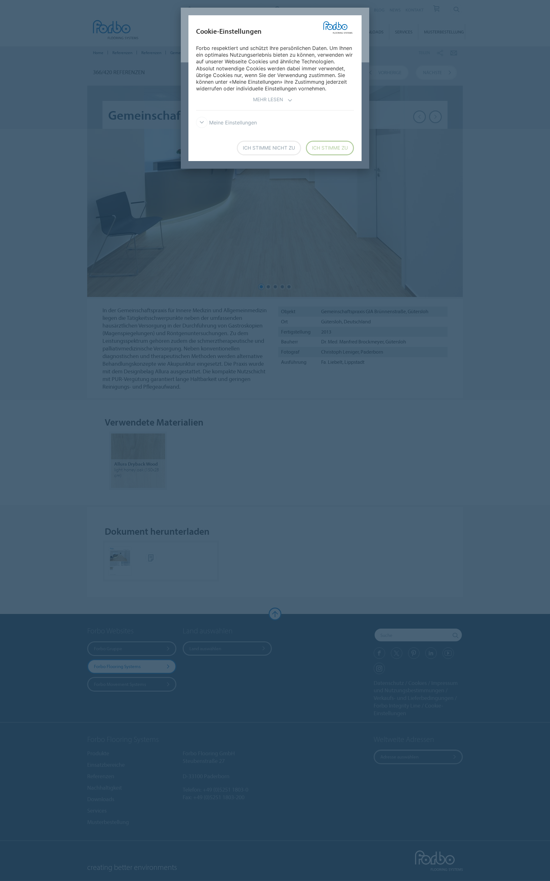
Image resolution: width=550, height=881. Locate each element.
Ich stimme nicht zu (269, 148)
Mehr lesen (268, 99)
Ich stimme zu (330, 148)
